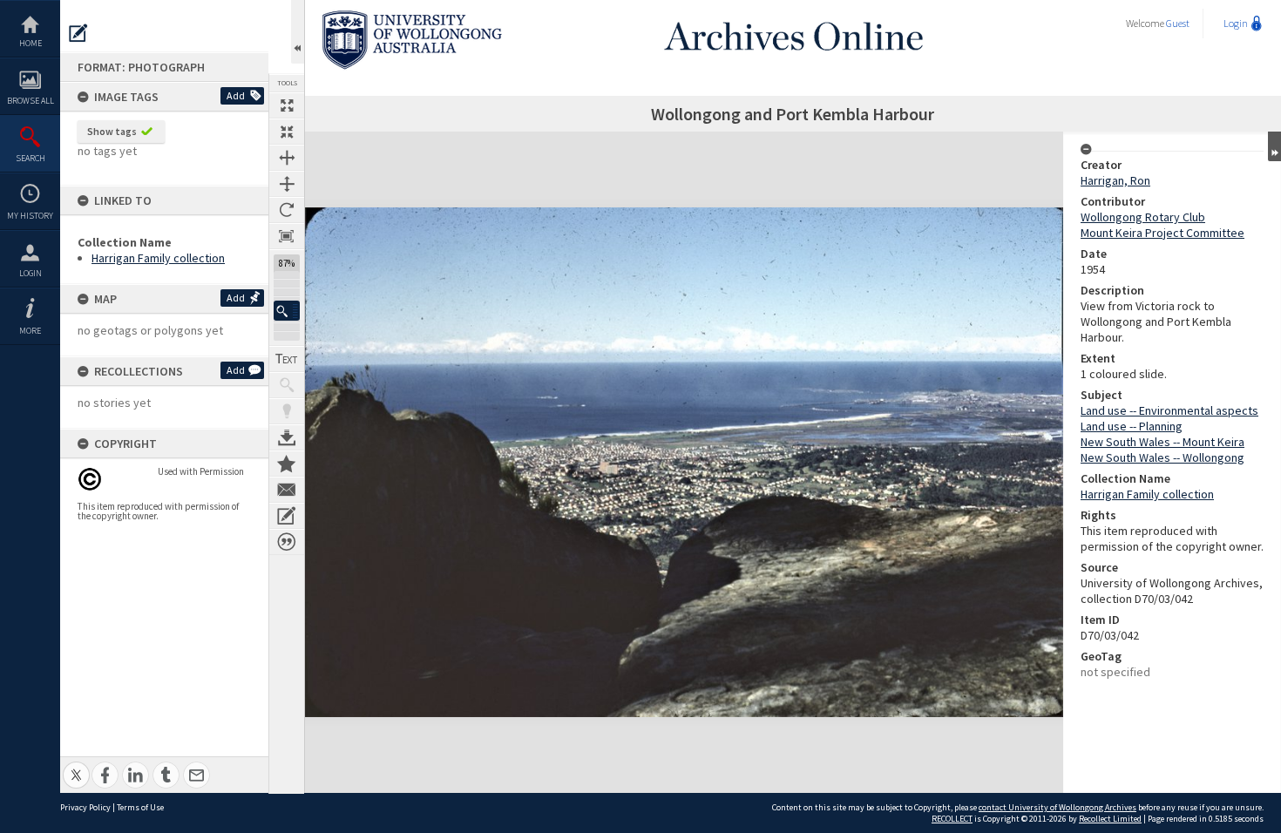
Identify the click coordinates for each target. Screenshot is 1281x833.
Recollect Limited (1110, 818)
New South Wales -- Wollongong (1162, 457)
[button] (287, 311)
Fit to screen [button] (286, 132)
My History (30, 215)
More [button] (30, 330)
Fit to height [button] (286, 184)
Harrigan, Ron (1115, 180)
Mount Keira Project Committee (1162, 232)
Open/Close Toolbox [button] (297, 32)
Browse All (30, 100)
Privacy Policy (85, 807)
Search (30, 158)
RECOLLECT (952, 818)
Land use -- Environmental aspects (1169, 410)
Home (30, 43)
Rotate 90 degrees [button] (286, 210)
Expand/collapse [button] (1274, 146)
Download (286, 437)
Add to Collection (286, 463)
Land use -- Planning (1132, 426)
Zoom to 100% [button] (286, 236)
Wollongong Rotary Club (1143, 217)
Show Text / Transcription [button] (286, 359)
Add (236, 95)
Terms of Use (140, 807)
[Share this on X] (76, 765)
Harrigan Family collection (158, 258)
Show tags (112, 131)
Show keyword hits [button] (286, 385)
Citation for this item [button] (286, 542)
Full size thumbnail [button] (286, 105)
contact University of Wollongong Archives (1057, 807)
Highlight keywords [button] (286, 411)
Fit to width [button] (286, 158)
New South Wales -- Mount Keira (1162, 442)
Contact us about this (286, 490)
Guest (1178, 23)
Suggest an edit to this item (78, 33)
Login (30, 273)
